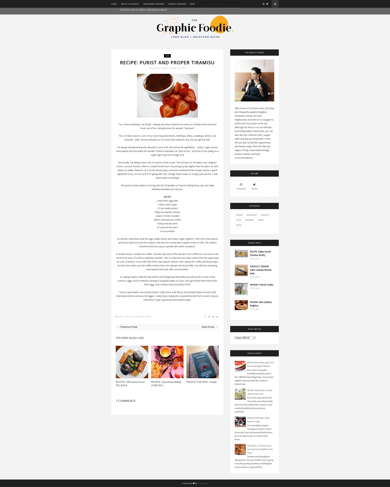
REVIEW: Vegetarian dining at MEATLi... (166, 383)
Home (114, 4)
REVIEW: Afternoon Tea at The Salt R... (130, 383)
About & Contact (130, 4)
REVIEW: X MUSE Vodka (261, 284)
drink (238, 225)
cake (167, 56)
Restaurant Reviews (154, 4)
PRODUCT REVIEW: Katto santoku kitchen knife (261, 270)
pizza (238, 220)
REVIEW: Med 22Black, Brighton (261, 304)
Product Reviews (177, 4)
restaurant (252, 215)
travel (261, 220)
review (239, 215)
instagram (241, 189)
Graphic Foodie (160, 68)
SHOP (192, 4)
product (265, 215)
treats (147, 317)
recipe (140, 317)
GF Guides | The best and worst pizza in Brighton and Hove (259, 449)
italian (132, 317)
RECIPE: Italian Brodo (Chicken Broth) (260, 253)
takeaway (249, 220)
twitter (254, 189)
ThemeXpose (202, 483)
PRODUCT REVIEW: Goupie (201, 381)
